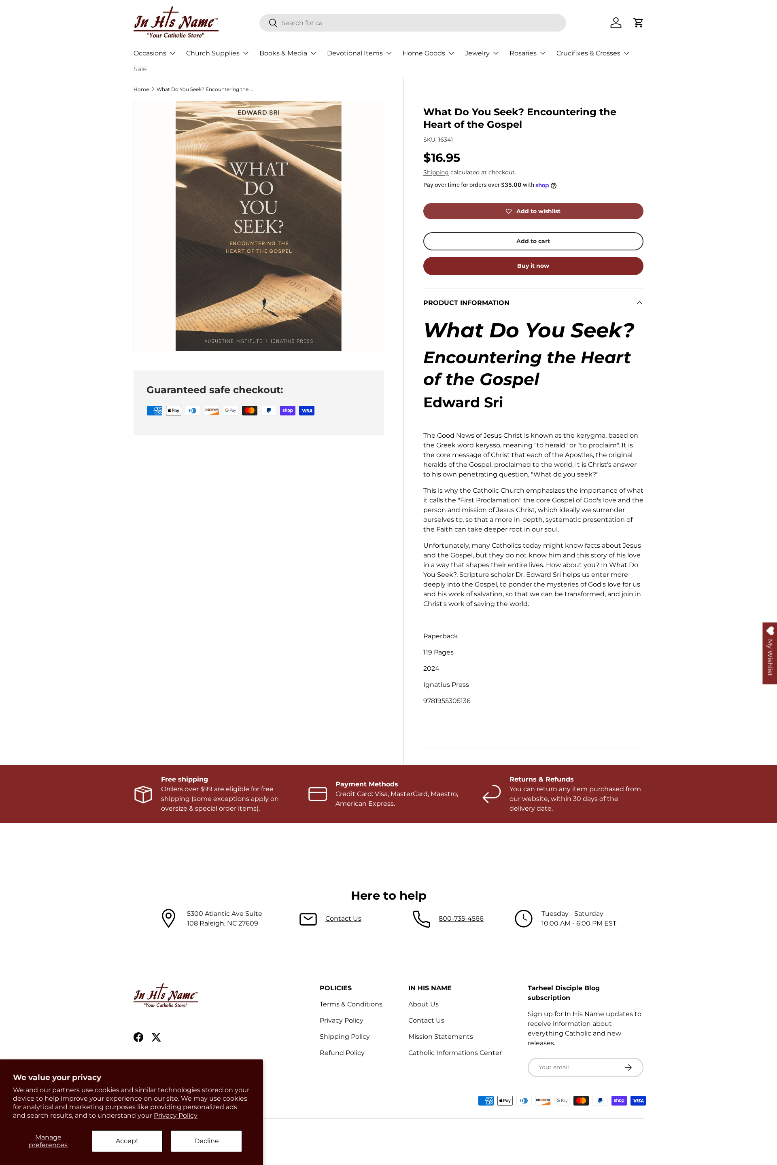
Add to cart (533, 241)
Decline (206, 1141)
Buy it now (533, 265)
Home (141, 89)
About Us (423, 1004)
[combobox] (412, 23)
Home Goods (424, 53)
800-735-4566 (461, 918)
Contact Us (343, 918)
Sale (140, 69)
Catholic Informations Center (455, 1053)
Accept (127, 1141)
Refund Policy (342, 1053)
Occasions (150, 53)
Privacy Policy (175, 1115)
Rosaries (523, 53)
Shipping (436, 172)
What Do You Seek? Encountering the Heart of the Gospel (205, 89)
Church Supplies (213, 53)
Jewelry (477, 53)
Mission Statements (440, 1036)
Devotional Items (355, 53)
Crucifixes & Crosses (588, 53)
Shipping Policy (345, 1036)
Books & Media (283, 53)
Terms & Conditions (351, 1004)
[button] (639, 23)
